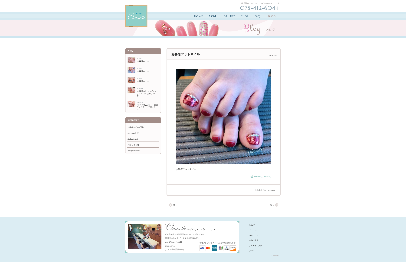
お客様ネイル (260, 190)
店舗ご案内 (254, 240)
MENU (213, 16)
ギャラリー (254, 235)
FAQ (257, 16)
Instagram (271, 190)
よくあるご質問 (255, 245)
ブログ (252, 250)
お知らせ (131, 145)
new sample (132, 133)
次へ (272, 205)
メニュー (253, 230)
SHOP (244, 16)
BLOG (272, 16)
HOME (198, 16)
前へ (175, 205)
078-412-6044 (175, 242)
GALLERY (229, 16)
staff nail (131, 139)
